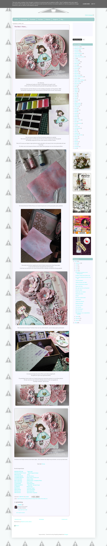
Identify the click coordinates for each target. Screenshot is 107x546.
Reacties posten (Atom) (26, 521)
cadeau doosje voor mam (81, 282)
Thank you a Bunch (80, 301)
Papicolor (76, 63)
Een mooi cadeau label (81, 297)
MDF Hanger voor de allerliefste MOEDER (83, 313)
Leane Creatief (77, 81)
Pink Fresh (76, 83)
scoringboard (77, 128)
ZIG (46, 498)
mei (77, 268)
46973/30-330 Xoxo (22, 474)
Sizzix (75, 65)
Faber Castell (77, 75)
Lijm (75, 140)
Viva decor (76, 46)
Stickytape (76, 110)
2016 (76, 322)
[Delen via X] (35, 497)
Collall (75, 96)
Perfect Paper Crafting (79, 80)
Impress (76, 118)
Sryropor (76, 126)
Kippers (76, 78)
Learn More (86, 4)
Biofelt (75, 116)
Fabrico (76, 136)
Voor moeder (78, 307)
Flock (75, 93)
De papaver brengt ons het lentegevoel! (82, 273)
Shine (75, 95)
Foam (75, 129)
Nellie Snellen (38, 498)
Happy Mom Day (79, 286)
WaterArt (76, 71)
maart (77, 316)
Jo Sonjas (76, 106)
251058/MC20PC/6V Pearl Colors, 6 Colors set (26, 477)
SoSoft (75, 143)
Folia (75, 98)
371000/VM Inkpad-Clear (23, 486)
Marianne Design (32, 498)
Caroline (20, 504)
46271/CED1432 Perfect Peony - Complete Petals (28, 480)
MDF (75, 86)
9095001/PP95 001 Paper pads (23, 471)
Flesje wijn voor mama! (81, 291)
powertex (76, 113)
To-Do (75, 144)
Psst (75, 125)
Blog (62, 19)
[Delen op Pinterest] (39, 497)
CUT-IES (76, 60)
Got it (93, 4)
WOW (75, 111)
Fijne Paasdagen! (79, 309)
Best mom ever (79, 311)
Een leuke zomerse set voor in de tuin (83, 278)
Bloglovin (55, 19)
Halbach (76, 90)
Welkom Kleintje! (79, 303)
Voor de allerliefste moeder (82, 284)
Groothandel (24, 19)
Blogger (66, 534)
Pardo (75, 121)
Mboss (75, 70)
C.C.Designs (77, 61)
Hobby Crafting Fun (78, 76)
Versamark (76, 146)
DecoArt (76, 68)
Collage (76, 91)
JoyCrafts (76, 50)
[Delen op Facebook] (37, 497)
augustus (78, 263)
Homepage (41, 519)
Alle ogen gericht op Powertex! (82, 288)
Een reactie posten (20, 512)
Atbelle (76, 88)
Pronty (75, 85)
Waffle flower (77, 105)
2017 (76, 261)
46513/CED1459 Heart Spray (23, 482)
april (77, 270)
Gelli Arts (76, 100)
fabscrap (26, 498)
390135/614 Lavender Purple (24, 488)
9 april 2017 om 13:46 (22, 509)
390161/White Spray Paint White (24, 489)
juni (77, 266)
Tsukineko (76, 51)
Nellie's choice (77, 120)
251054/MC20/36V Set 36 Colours (24, 476)
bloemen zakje (79, 290)
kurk (75, 148)
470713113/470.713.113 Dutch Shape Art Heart (26, 473)
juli (76, 265)
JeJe (75, 101)
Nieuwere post (18, 519)
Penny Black (43, 498)
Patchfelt (76, 141)
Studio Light (77, 55)
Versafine (76, 133)
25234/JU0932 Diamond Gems (24, 483)
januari (77, 320)
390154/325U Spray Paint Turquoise (25, 492)
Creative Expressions (21, 498)
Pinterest (47, 19)
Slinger (77, 295)
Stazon (75, 131)
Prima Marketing (77, 123)
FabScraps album (79, 293)
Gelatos (76, 138)
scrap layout (78, 299)
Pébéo (75, 108)
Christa (43, 464)
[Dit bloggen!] (34, 497)
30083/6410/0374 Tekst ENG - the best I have (27, 485)
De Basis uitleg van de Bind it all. (83, 275)
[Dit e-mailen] (32, 497)
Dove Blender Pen (78, 134)
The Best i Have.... (80, 305)
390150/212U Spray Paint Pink (24, 491)
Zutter (75, 115)
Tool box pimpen (79, 280)
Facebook (32, 19)
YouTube (40, 19)
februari (78, 318)
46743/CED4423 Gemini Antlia (23, 479)
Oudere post (64, 519)
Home (16, 19)
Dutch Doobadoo (78, 53)
